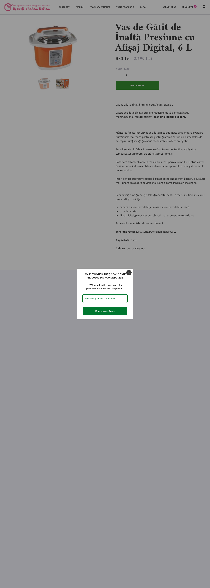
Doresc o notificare (105, 311)
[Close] (129, 273)
